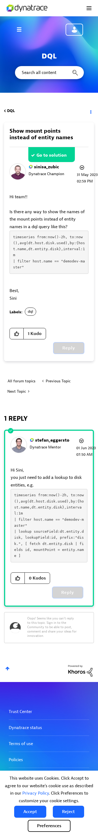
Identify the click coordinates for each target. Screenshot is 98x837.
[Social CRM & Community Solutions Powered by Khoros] (80, 670)
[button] (30, 812)
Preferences (49, 826)
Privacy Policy (35, 793)
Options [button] (90, 111)
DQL (11, 110)
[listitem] (49, 478)
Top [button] (7, 668)
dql (30, 311)
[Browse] (22, 29)
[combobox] (49, 72)
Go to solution (51, 155)
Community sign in (74, 30)
